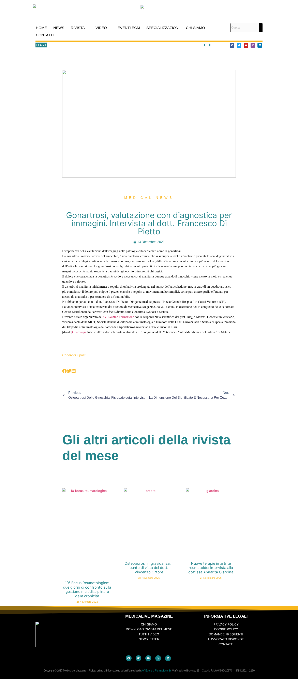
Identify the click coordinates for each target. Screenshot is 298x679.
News (58, 28)
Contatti (45, 35)
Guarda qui (79, 332)
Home (41, 28)
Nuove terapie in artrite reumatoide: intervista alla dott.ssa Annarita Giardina (210, 567)
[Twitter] (239, 45)
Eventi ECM (129, 28)
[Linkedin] (259, 45)
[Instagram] (253, 45)
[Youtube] (246, 45)
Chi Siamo (195, 28)
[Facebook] (232, 45)
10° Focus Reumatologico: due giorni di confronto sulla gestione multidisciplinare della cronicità (110, 45)
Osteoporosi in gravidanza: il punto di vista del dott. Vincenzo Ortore (148, 567)
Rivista (78, 28)
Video (101, 28)
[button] (79, 27)
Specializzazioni (162, 28)
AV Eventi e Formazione (118, 317)
